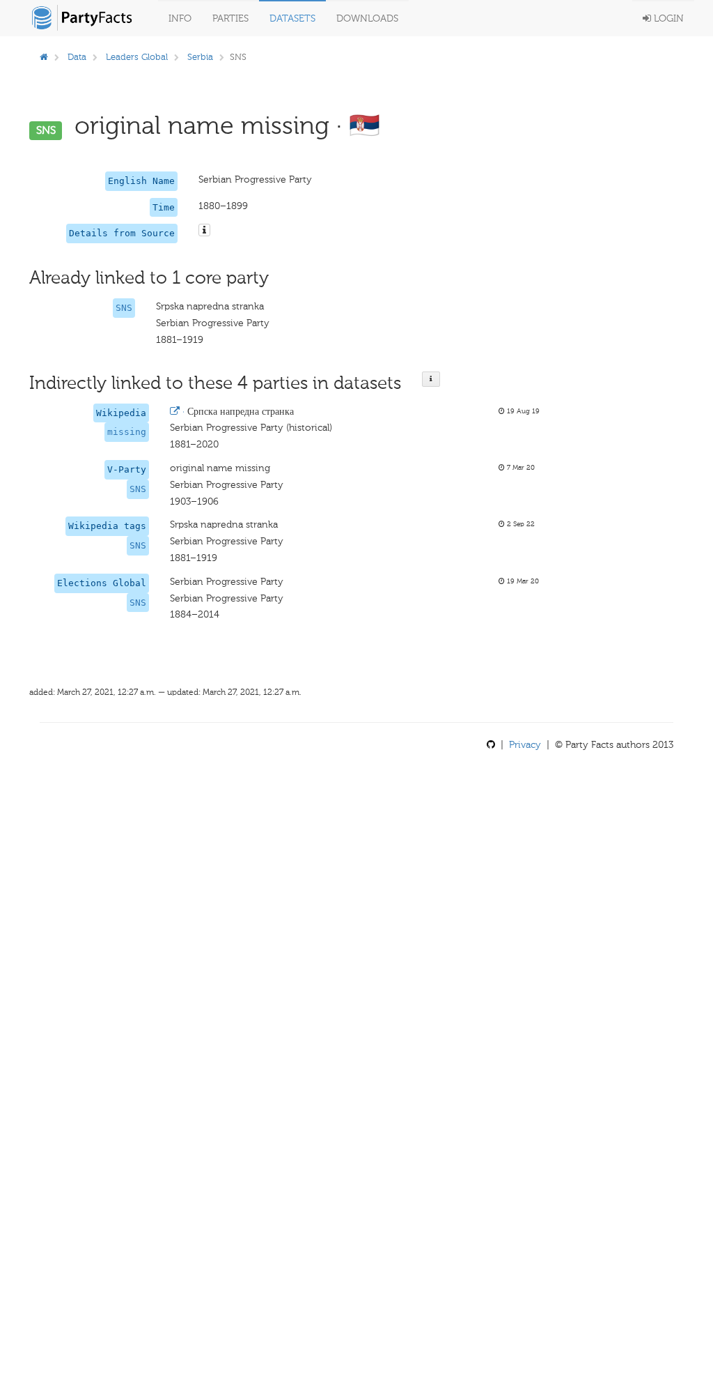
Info (180, 18)
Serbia (200, 57)
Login (667, 18)
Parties (230, 18)
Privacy (525, 745)
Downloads (367, 18)
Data (77, 57)
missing (126, 432)
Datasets (292, 18)
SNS (124, 307)
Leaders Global (137, 57)
